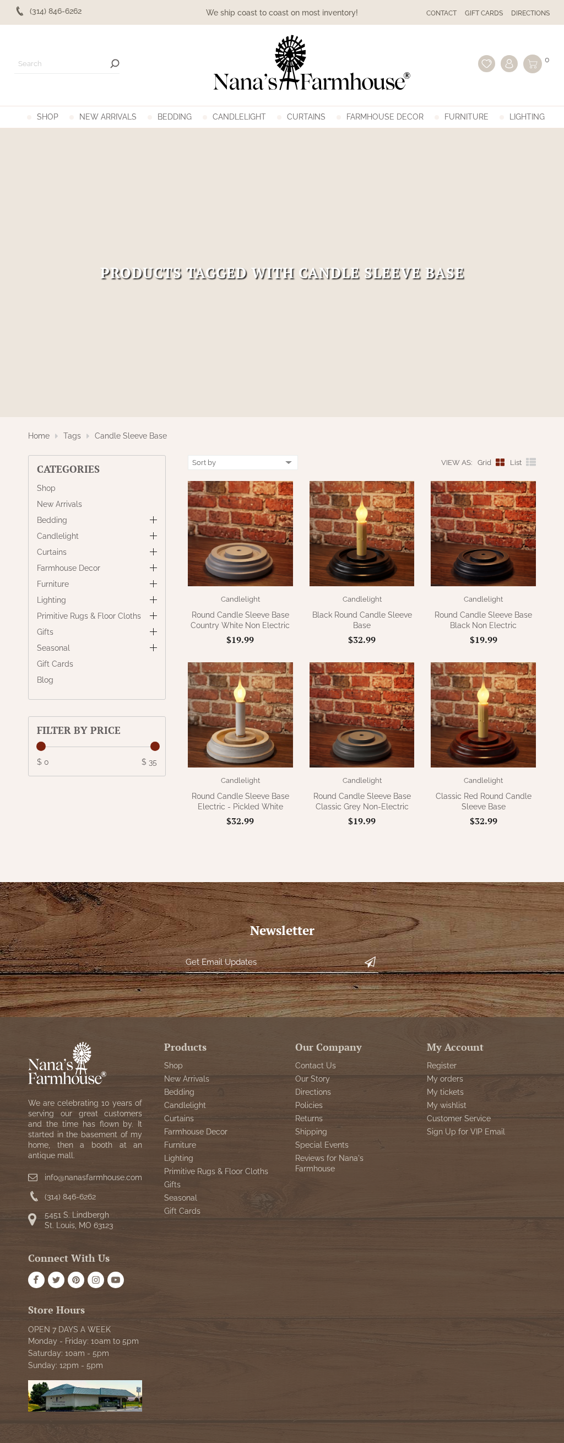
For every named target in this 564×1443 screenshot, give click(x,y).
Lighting (527, 116)
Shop (47, 116)
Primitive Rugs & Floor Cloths (89, 616)
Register (442, 1065)
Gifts (45, 632)
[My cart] (532, 64)
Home (39, 435)
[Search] (115, 63)
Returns (309, 1118)
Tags (72, 435)
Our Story (312, 1078)
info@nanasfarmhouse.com (93, 1177)
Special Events (322, 1145)
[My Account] (509, 63)
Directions (530, 13)
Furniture (466, 116)
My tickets (445, 1092)
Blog (45, 679)
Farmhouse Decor (385, 116)
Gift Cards (484, 13)
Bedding (175, 116)
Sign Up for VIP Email (466, 1131)
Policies (309, 1105)
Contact (441, 13)
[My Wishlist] (486, 63)
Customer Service (459, 1118)
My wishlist (447, 1105)
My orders (445, 1078)
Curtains (306, 116)
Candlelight (239, 116)
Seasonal (53, 648)
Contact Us (315, 1065)
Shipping (311, 1131)
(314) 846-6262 (70, 1196)
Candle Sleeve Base (131, 435)
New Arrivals (108, 116)
